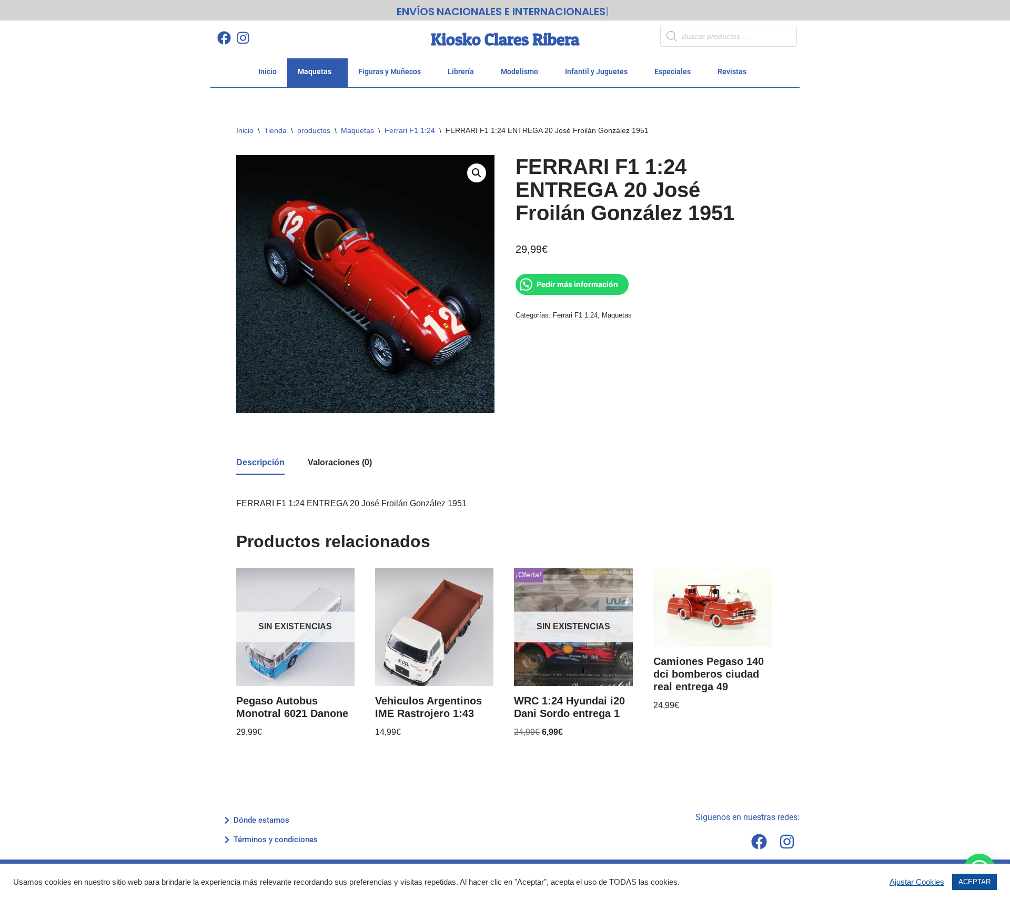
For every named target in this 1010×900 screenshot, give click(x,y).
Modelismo (519, 71)
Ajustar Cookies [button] (917, 882)
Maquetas (314, 71)
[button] (476, 172)
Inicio (267, 71)
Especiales (672, 71)
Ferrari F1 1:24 (410, 130)
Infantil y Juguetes (596, 71)
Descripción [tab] (260, 462)
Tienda (275, 130)
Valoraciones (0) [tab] (340, 462)
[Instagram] (243, 37)
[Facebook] (224, 37)
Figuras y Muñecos (389, 71)
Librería (461, 71)
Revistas (732, 71)
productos (313, 130)
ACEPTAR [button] (974, 882)
